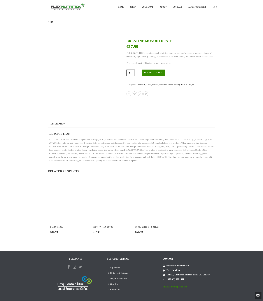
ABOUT (163, 7)
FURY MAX (56, 227)
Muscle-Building (174, 85)
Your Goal (148, 7)
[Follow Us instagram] (74, 267)
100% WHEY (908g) (104, 227)
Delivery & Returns (119, 273)
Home (121, 7)
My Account (115, 267)
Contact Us (115, 290)
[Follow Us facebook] (68, 267)
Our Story (115, 284)
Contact (177, 7)
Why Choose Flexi (118, 278)
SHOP (133, 7)
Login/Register (197, 7)
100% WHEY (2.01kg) (147, 227)
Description (58, 124)
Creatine (155, 85)
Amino (148, 85)
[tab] (58, 124)
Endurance (163, 85)
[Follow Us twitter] (80, 267)
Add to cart (154, 73)
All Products (141, 85)
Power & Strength (178, 28)
